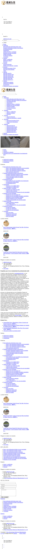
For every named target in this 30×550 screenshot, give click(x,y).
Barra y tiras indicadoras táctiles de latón (15, 169)
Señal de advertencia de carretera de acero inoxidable (17, 192)
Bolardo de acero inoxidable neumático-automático (17, 196)
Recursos (5, 67)
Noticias (5, 81)
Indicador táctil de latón (8, 74)
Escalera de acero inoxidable (12, 210)
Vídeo (4, 70)
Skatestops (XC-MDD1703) (12, 187)
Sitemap (15, 533)
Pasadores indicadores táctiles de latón (14, 175)
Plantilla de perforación (11, 215)
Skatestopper (6, 50)
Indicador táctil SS (7, 73)
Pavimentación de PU (11, 183)
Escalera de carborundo (11, 208)
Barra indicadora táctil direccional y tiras (12, 46)
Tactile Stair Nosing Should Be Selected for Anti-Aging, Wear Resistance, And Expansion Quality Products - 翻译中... (16, 253)
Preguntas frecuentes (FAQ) (9, 68)
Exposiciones (6, 84)
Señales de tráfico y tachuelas (9, 51)
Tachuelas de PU (10, 178)
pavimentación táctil (19, 273)
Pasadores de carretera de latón (13, 189)
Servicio (5, 63)
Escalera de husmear (7, 55)
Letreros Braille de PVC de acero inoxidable (16, 204)
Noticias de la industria (8, 83)
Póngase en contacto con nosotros (10, 86)
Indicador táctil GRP (7, 78)
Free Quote (5, 268)
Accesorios (5, 56)
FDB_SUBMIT (4, 497)
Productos (5, 45)
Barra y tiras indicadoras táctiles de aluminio (16, 170)
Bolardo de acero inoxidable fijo (13, 194)
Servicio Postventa (7, 64)
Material (5, 72)
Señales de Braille (7, 54)
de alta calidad (18, 315)
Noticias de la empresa (8, 82)
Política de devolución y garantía (10, 65)
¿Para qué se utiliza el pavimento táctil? (12, 330)
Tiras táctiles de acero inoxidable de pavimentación (17, 180)
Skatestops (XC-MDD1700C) (12, 185)
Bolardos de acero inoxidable (9, 53)
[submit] (19, 40)
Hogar (4, 44)
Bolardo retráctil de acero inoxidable (14, 198)
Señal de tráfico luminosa (11, 191)
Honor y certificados (7, 59)
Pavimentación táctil (7, 49)
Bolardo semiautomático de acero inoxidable (16, 199)
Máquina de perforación (11, 213)
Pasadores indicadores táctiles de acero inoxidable (17, 174)
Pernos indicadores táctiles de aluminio (14, 177)
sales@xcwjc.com (7, 38)
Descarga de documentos (8, 69)
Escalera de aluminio (10, 207)
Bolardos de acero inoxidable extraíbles (14, 197)
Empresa (5, 58)
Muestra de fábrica (7, 60)
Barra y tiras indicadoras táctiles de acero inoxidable (17, 168)
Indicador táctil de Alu (8, 75)
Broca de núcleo (9, 212)
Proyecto (5, 62)
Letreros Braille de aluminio (12, 202)
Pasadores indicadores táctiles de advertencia (13, 48)
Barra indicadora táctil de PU (12, 172)
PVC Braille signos (10, 203)
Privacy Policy (22, 533)
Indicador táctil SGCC (8, 79)
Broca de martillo (10, 216)
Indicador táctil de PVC (8, 77)
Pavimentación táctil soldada (12, 182)
